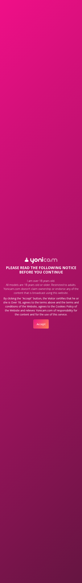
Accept (41, 324)
